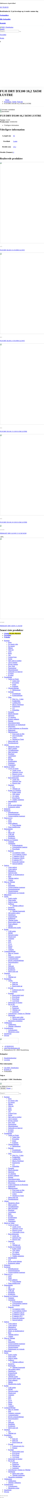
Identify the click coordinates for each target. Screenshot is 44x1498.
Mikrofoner (7, 895)
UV (13, 708)
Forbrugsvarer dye (18, 990)
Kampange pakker (14, 807)
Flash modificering (14, 827)
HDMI (10, 933)
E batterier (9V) (17, 860)
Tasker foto (16, 681)
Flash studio (12, 900)
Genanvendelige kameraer (16, 816)
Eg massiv (11, 646)
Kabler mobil (16, 792)
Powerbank (16, 798)
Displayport (12, 937)
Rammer (7, 640)
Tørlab (10, 980)
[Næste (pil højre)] (3, 1497)
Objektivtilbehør (13, 688)
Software (15, 1006)
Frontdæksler (16, 693)
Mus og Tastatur (13, 953)
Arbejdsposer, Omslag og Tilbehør (19, 1013)
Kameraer (7, 810)
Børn (9, 757)
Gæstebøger (12, 756)
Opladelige (11, 843)
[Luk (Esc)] (7, 1495)
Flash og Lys (8, 818)
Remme (10, 721)
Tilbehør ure (16, 789)
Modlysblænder (13, 714)
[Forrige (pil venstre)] (1, 1497)
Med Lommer (12, 748)
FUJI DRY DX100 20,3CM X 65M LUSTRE (13, 522)
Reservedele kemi (18, 995)
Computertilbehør (9, 951)
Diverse (6, 1035)
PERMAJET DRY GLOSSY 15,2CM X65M (13, 533)
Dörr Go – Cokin (17, 699)
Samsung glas (16, 781)
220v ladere (16, 794)
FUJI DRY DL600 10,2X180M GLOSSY (12, 250)
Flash (10, 821)
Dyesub (10, 988)
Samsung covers (17, 772)
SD (9, 831)
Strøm (10, 948)
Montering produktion (15, 1021)
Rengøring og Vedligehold (16, 725)
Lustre (15, 141)
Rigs (9, 876)
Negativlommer (13, 891)
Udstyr (14, 737)
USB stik (11, 834)
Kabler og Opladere (14, 790)
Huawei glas (16, 783)
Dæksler (11, 692)
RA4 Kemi (15, 997)
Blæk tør (15, 984)
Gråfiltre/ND (16, 703)
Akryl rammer (12, 662)
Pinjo (10, 642)
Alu (9, 655)
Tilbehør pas (16, 1010)
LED (9, 820)
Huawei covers (17, 774)
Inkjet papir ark (13, 741)
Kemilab (11, 993)
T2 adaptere (12, 717)
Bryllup (10, 759)
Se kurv (3, 1088)
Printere (14, 991)
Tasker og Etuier (13, 679)
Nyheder (7, 637)
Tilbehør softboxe (18, 906)
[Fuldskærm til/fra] (3, 1495)
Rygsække (15, 682)
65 (14, 136)
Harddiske (11, 836)
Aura (9, 651)
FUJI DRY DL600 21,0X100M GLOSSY (12, 341)
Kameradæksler (17, 695)
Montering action (13, 1032)
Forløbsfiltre (16, 701)
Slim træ (11, 650)
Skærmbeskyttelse (14, 723)
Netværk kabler (13, 935)
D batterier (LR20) (18, 858)
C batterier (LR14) (18, 856)
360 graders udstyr (14, 913)
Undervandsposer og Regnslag (18, 728)
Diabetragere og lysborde (16, 893)
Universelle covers (18, 776)
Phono (10, 946)
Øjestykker (11, 726)
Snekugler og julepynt (15, 672)
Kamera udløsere (13, 719)
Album (6, 745)
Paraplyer (11, 907)
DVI (9, 942)
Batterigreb (11, 730)
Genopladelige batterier (19, 847)
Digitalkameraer (13, 812)
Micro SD (11, 832)
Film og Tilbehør (9, 882)
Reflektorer (11, 918)
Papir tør (15, 982)
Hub (9, 955)
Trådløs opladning (18, 799)
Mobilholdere (12, 801)
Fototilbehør (8, 677)
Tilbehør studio (13, 920)
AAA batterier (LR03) (19, 854)
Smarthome (7, 1033)
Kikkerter (7, 809)
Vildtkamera (8, 1023)
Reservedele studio (14, 922)
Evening (11, 673)
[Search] (20, 31)
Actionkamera (8, 1028)
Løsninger (15, 1012)
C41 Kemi (15, 1001)
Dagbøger (11, 763)
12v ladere (15, 796)
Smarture (11, 785)
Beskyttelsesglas (13, 778)
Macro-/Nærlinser (18, 704)
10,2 (14, 147)
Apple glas (15, 779)
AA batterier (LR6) (18, 853)
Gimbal (10, 880)
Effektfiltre (15, 710)
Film (9, 884)
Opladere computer (14, 957)
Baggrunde (11, 909)
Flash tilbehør (16, 825)
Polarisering (16, 706)
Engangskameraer (14, 814)
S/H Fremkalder (17, 736)
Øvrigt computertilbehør (16, 960)
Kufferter (15, 686)
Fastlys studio (12, 898)
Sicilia (10, 659)
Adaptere (11, 938)
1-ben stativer (12, 869)
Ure (13, 787)
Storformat (11, 1015)
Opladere (11, 842)
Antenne (11, 949)
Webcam (11, 966)
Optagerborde (12, 916)
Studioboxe (12, 915)
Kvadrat (10, 675)
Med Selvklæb (13, 752)
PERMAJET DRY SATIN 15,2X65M (11, 626)
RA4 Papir (15, 999)
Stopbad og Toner (18, 739)
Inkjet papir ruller (17, 1017)
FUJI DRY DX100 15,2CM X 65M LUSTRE (13, 431)
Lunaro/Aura (12, 657)
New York (11, 666)
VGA (10, 944)
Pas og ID (11, 1004)
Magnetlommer (13, 670)
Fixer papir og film (18, 734)
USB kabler (12, 931)
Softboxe (11, 904)
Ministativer (12, 871)
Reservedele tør (17, 986)
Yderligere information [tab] (11, 125)
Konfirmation (12, 761)
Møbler (10, 926)
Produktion (7, 979)
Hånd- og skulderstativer (16, 874)
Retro (10, 653)
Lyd (9, 803)
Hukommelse (8, 829)
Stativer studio (12, 902)
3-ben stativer (12, 867)
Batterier (11, 851)
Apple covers (16, 770)
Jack (9, 940)
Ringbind (11, 754)
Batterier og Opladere (11, 840)
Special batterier (17, 863)
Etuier (14, 684)
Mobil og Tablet (9, 767)
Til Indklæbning (13, 750)
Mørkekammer (13, 732)
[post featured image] (1, 526)
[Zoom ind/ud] (1, 1495)
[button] (2, 29)
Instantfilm (11, 885)
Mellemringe (16, 690)
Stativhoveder (12, 873)
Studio (6, 896)
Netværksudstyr (13, 962)
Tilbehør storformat (18, 1019)
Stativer (6, 865)
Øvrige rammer (13, 664)
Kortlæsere (11, 838)
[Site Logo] (6, 27)
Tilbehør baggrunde (18, 911)
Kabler (6, 929)
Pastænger (15, 1008)
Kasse (9, 1088)
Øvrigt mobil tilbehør (15, 805)
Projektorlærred (13, 743)
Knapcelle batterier (18, 862)
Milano (10, 648)
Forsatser (11, 712)
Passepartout (12, 668)
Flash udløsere (12, 823)
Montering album (13, 746)
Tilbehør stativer (13, 878)
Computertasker (13, 959)
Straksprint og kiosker (15, 1002)
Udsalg (12, 633)
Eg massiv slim (13, 644)
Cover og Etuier (13, 768)
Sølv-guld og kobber (14, 661)
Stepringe (11, 715)
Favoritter (7, 635)
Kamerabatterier (17, 845)
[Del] (5, 1495)
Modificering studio (14, 927)
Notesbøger (12, 765)
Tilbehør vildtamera (14, 1026)
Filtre (10, 697)
